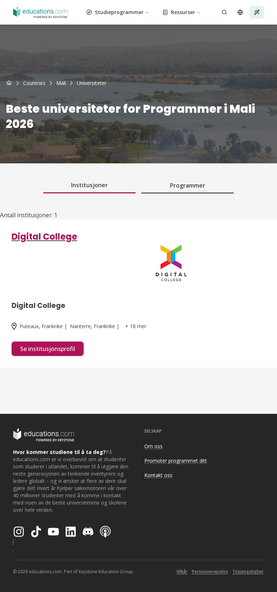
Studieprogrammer (119, 12)
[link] (91, 83)
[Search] (224, 12)
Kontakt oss (158, 475)
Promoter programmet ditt (175, 460)
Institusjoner (89, 185)
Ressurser (183, 12)
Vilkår (182, 572)
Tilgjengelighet (247, 572)
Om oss (153, 446)
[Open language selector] (240, 12)
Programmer (187, 185)
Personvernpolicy (210, 572)
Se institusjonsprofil (47, 349)
